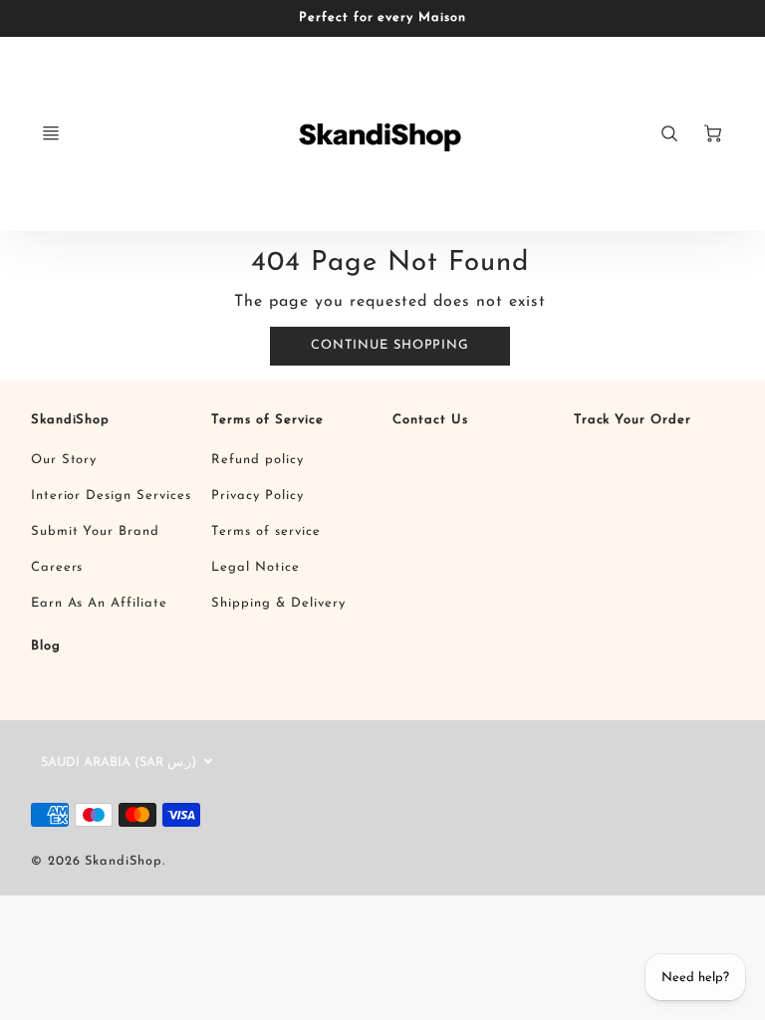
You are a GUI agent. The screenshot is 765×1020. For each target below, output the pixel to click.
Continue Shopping (390, 345)
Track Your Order (632, 419)
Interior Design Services (111, 495)
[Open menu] (51, 133)
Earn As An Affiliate (99, 603)
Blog (46, 645)
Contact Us (430, 419)
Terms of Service (267, 419)
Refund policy (257, 459)
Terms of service (265, 531)
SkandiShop (71, 419)
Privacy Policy (257, 495)
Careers (57, 567)
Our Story (64, 459)
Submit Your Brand (95, 531)
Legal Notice (255, 567)
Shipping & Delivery (278, 603)
